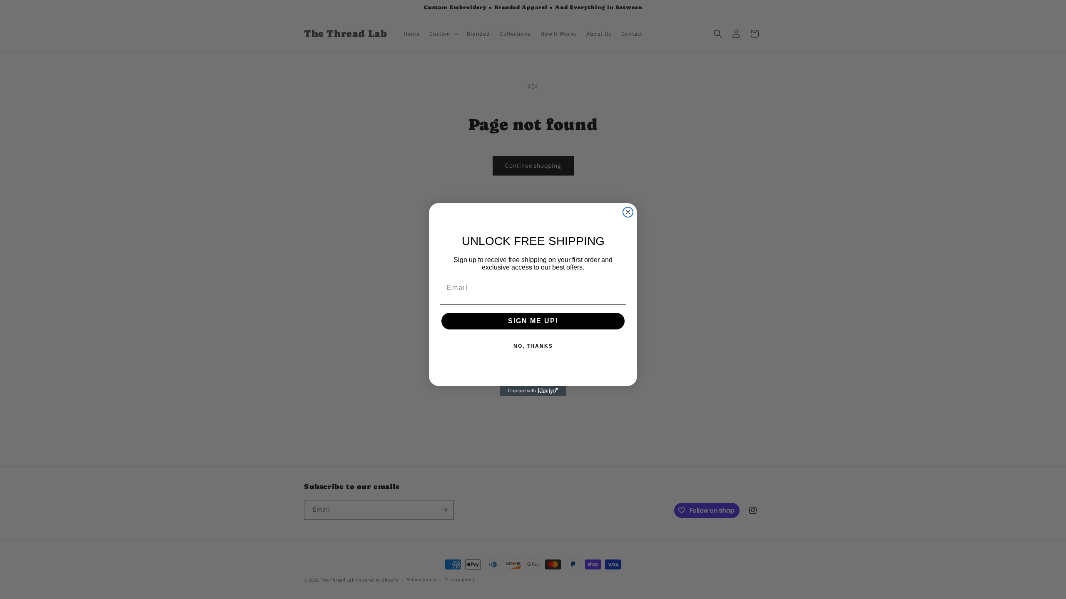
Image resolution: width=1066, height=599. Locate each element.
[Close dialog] (628, 212)
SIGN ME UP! (533, 320)
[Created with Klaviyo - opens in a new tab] (533, 391)
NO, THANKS (533, 346)
